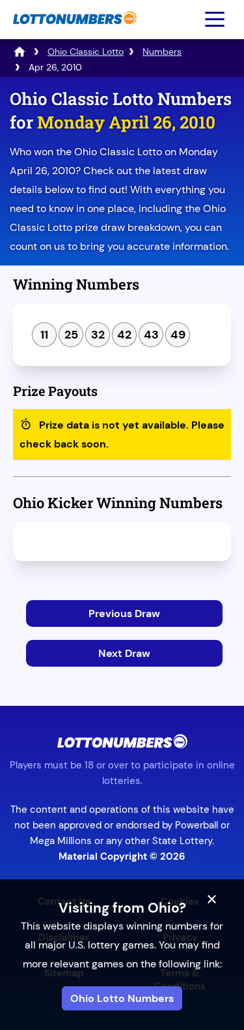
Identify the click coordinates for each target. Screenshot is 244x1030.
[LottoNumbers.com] (73, 31)
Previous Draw (124, 613)
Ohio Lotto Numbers (122, 998)
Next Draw (124, 653)
